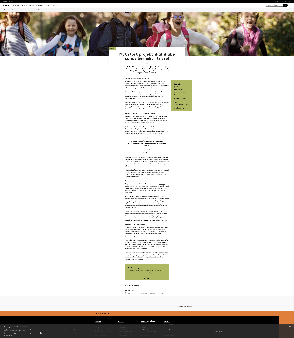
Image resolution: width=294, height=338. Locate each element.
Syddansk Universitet (8, 1)
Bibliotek (47, 5)
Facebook (129, 293)
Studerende (276, 1)
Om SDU (54, 5)
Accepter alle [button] (219, 331)
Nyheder (31, 5)
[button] (4, 332)
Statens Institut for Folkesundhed (146, 107)
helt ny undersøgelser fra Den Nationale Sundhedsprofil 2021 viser (146, 196)
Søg (285, 5)
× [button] (292, 326)
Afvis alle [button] (266, 331)
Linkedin (145, 293)
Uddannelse (16, 5)
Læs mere (23, 330)
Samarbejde (39, 5)
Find (290, 1)
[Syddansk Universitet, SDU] (6, 5)
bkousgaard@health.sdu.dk (138, 78)
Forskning (24, 5)
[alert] (147, 331)
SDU (4, 9)
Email (153, 293)
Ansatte (284, 1)
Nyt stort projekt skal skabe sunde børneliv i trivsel (26, 9)
